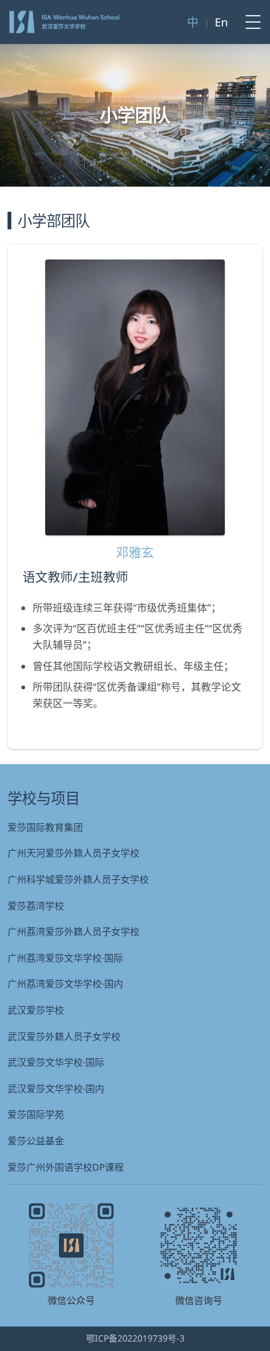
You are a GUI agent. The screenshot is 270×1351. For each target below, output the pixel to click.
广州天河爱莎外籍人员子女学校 (73, 852)
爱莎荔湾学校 (36, 905)
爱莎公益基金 (36, 1140)
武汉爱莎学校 (36, 1010)
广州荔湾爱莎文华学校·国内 (65, 983)
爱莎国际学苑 (36, 1114)
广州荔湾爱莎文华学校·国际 (65, 957)
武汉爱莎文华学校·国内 (56, 1088)
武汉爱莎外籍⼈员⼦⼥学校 (64, 1036)
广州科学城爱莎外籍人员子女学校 (78, 879)
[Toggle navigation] (249, 22)
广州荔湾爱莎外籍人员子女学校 (73, 931)
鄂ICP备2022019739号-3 (135, 1338)
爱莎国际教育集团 (45, 827)
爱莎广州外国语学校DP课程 (66, 1167)
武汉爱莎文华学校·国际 (56, 1062)
